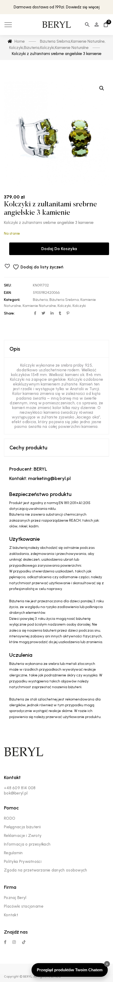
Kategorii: (12, 299)
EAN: (8, 292)
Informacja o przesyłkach (27, 844)
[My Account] (96, 24)
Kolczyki (64, 306)
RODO (9, 818)
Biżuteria (40, 299)
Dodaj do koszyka (59, 248)
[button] (101, 88)
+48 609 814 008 (20, 788)
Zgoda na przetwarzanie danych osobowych (45, 870)
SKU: (8, 285)
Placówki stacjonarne (23, 906)
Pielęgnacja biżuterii (22, 827)
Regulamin (13, 853)
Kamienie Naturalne (39, 306)
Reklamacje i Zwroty (23, 835)
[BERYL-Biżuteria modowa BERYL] (56, 24)
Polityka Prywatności (23, 861)
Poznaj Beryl (15, 897)
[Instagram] (14, 942)
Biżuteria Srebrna (64, 299)
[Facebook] (5, 942)
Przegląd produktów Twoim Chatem (69, 970)
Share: (9, 313)
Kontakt (11, 915)
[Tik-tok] (23, 942)
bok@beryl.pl (16, 793)
